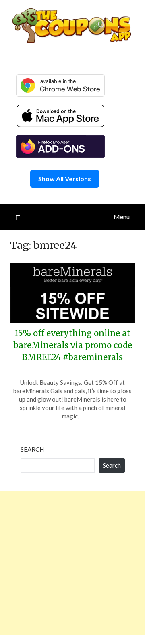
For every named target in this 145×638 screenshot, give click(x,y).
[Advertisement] (72, 563)
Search (32, 449)
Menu (122, 216)
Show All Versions (64, 178)
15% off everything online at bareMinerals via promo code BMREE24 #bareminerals (72, 345)
